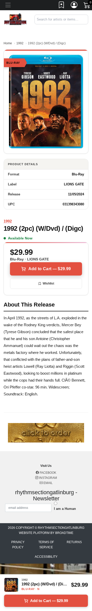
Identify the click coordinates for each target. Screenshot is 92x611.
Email (48, 483)
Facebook (47, 473)
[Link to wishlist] (61, 6)
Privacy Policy (18, 544)
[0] (87, 6)
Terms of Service (46, 544)
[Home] (15, 19)
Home (8, 43)
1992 (20, 43)
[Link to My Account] (74, 6)
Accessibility (46, 557)
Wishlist (48, 283)
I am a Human (65, 509)
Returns (74, 542)
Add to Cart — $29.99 (49, 269)
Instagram (47, 478)
